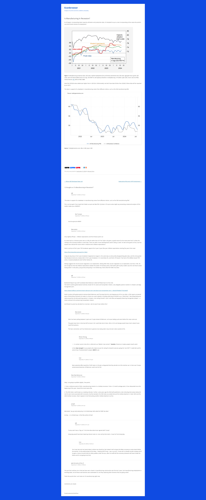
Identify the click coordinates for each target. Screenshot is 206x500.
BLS (74, 79)
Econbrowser (71, 7)
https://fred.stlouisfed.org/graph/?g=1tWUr (75, 252)
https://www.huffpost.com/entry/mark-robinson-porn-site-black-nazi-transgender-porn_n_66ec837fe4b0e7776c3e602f (96, 290)
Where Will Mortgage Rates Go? (73, 181)
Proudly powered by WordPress (71, 493)
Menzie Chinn (91, 171)
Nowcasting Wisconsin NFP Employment (130, 181)
